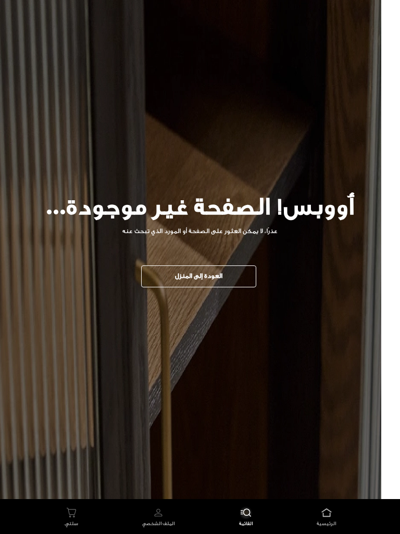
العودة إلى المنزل (198, 276)
